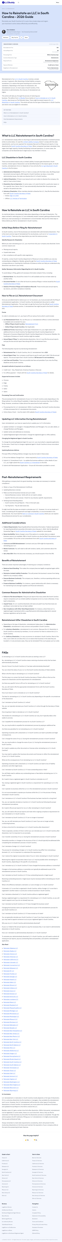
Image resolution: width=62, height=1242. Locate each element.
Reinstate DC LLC (9, 971)
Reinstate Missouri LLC (11, 1019)
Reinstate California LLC (11, 959)
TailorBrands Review (7, 1224)
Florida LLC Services (37, 1166)
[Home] (8, 2)
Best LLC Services (36, 1157)
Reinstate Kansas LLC (10, 994)
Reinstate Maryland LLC (11, 1005)
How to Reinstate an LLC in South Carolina (15, 116)
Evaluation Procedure (37, 1227)
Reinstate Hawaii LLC (10, 979)
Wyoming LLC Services (38, 1189)
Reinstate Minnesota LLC (11, 1014)
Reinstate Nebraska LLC (11, 1025)
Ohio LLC (4, 1195)
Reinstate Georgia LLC (10, 977)
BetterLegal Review (7, 1218)
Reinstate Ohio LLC (9, 1048)
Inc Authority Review (7, 1221)
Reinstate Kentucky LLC (11, 996)
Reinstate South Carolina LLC (13, 1062)
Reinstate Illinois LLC (10, 985)
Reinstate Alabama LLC (11, 948)
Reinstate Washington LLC (12, 1082)
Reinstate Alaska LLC (10, 951)
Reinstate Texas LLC (10, 1070)
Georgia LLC (5, 1169)
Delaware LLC (5, 1166)
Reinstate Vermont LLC (11, 1076)
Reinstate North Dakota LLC (12, 1045)
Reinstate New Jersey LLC (11, 1033)
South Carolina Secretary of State (21, 146)
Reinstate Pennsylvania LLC (12, 1056)
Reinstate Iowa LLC (10, 991)
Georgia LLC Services (37, 1172)
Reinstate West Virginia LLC (12, 1085)
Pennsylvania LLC (6, 1181)
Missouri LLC (5, 1189)
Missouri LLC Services (37, 1192)
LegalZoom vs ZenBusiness (9, 1227)
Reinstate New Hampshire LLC (13, 1031)
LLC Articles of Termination (18, 198)
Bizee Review (5, 1216)
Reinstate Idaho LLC (10, 982)
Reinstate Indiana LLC (10, 988)
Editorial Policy (36, 1233)
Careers (34, 1210)
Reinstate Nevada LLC (10, 1028)
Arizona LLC (5, 1184)
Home (3, 8)
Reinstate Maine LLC (10, 1002)
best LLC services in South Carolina (33, 514)
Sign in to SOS (14, 196)
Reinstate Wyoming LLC (11, 1090)
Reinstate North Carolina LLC (12, 1042)
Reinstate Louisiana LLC (11, 999)
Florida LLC (5, 1163)
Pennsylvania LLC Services (39, 1184)
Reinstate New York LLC (11, 1039)
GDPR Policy (35, 1230)
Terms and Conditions (37, 1221)
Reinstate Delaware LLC (11, 968)
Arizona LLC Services (37, 1187)
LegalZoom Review (7, 1207)
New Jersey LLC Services (38, 1195)
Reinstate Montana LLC (11, 1022)
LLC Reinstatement (9, 8)
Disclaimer (35, 1218)
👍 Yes (27, 1140)
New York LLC (5, 1175)
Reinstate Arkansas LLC (11, 957)
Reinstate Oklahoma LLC (11, 1051)
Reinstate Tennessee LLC (11, 1068)
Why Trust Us (15, 37)
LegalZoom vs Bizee (7, 1230)
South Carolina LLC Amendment (30, 462)
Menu (57, 2)
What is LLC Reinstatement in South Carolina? (16, 113)
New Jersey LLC (6, 1192)
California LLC (5, 1160)
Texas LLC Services (37, 1160)
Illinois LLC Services (37, 1181)
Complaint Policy (36, 1213)
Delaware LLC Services (38, 1169)
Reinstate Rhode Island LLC (12, 1059)
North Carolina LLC (6, 1172)
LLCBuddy (22, 98)
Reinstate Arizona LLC (10, 954)
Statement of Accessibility (39, 1216)
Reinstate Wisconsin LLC (11, 1088)
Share (26, 37)
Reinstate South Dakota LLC (12, 1065)
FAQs (5, 122)
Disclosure (5, 37)
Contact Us (35, 1207)
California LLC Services (38, 1163)
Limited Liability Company (31, 142)
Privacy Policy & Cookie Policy (39, 1224)
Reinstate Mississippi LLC (11, 1016)
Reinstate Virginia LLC (10, 1079)
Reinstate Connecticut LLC (12, 965)
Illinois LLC (5, 1178)
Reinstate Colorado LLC (11, 962)
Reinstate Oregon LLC (10, 1053)
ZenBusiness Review (7, 1210)
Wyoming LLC (5, 1187)
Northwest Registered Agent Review (11, 1213)
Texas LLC (4, 1157)
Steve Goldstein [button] (11, 29)
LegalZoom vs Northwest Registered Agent (13, 1233)
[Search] (18, 2)
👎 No (35, 1140)
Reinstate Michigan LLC (11, 1011)
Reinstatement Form (31, 324)
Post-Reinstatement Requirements (13, 119)
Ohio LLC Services (36, 1198)
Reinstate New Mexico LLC (12, 1036)
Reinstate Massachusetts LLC (13, 1008)
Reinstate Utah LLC (9, 1073)
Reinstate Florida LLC (10, 974)
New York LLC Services (38, 1178)
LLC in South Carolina (21, 79)
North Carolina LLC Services (39, 1175)
